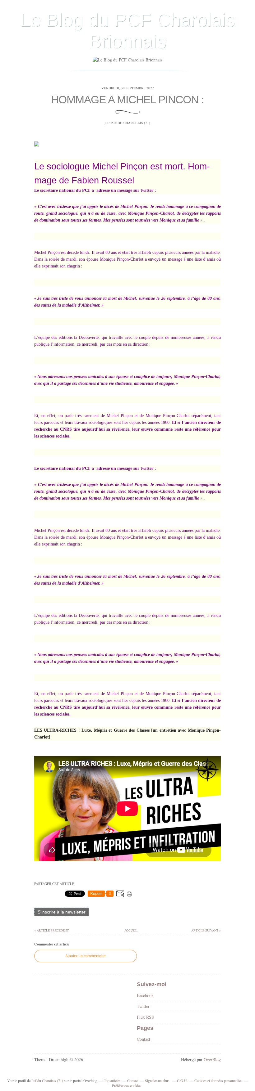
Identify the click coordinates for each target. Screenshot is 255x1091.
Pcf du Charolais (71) (47, 1080)
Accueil (130, 930)
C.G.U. (182, 1080)
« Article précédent (51, 930)
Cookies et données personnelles (218, 1080)
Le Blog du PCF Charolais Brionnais (127, 31)
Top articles (112, 1080)
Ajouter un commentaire (85, 956)
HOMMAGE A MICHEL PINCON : (127, 99)
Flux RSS (145, 1017)
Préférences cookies (126, 1085)
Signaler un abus (157, 1080)
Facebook (145, 995)
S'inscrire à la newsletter (62, 911)
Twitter (143, 1006)
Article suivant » (206, 930)
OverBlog (212, 1059)
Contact (143, 1039)
